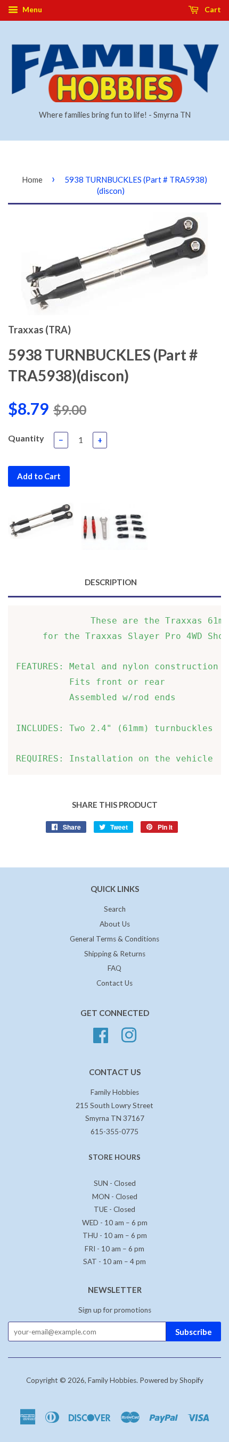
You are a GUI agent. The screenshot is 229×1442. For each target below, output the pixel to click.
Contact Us (114, 983)
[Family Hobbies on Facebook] (101, 1034)
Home (32, 179)
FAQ (114, 968)
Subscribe (193, 1332)
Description (111, 582)
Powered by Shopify (171, 1380)
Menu (31, 9)
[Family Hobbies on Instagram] (129, 1034)
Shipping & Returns (114, 953)
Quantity (26, 438)
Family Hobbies (112, 1380)
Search (115, 909)
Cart (212, 9)
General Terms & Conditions (114, 939)
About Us (115, 924)
